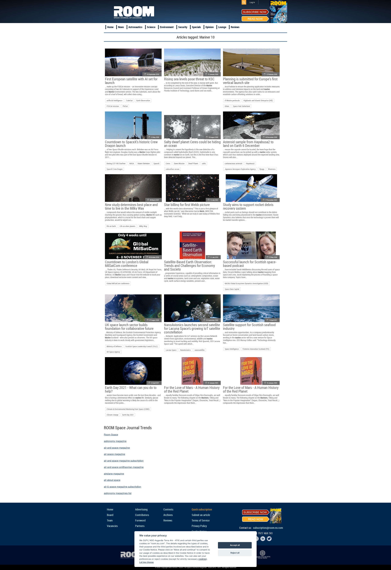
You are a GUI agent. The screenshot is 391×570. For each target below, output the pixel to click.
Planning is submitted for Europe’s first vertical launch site (250, 80)
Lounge (222, 27)
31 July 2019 (214, 257)
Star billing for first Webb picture (187, 204)
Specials (196, 27)
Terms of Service (201, 520)
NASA (131, 163)
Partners (139, 526)
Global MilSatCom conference (118, 283)
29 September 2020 (212, 320)
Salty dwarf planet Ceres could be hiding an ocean (192, 143)
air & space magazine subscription (122, 486)
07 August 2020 (154, 320)
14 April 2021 (273, 320)
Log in (252, 2)
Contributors (142, 515)
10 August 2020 (213, 137)
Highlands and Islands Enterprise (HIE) (258, 100)
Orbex (227, 106)
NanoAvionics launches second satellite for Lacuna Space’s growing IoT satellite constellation (192, 328)
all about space (112, 480)
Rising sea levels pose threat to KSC (189, 79)
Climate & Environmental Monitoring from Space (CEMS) (128, 409)
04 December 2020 (271, 137)
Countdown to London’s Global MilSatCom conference (126, 263)
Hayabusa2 (250, 163)
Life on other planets (127, 226)
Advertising (141, 509)
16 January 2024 (272, 383)
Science (151, 27)
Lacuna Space (171, 350)
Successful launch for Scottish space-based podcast (249, 263)
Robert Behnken (144, 163)
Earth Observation (143, 100)
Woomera (271, 169)
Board (110, 515)
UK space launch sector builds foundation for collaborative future (129, 326)
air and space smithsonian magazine (124, 467)
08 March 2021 (154, 200)
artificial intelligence (114, 100)
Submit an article (201, 515)
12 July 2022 (214, 200)
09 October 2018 (154, 257)
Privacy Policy (199, 526)
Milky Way (143, 226)
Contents (168, 509)
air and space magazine (117, 447)
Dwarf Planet (193, 163)
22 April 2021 (155, 383)
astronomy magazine (115, 441)
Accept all (235, 545)
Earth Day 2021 (128, 414)
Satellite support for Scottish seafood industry (249, 326)
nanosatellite (200, 350)
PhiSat (125, 106)
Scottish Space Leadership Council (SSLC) (141, 346)
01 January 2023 (213, 383)
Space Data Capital (232, 289)
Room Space (111, 434)
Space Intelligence (232, 349)
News (121, 27)
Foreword (140, 520)
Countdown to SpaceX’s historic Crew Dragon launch (131, 143)
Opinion (209, 27)
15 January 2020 (213, 74)
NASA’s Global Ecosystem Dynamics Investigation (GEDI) (246, 283)
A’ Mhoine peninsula (232, 100)
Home (110, 27)
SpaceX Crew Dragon (114, 169)
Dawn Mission (179, 163)
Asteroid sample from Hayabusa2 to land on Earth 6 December (248, 143)
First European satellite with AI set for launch (131, 80)
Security (182, 27)
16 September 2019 (153, 74)
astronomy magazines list (117, 493)
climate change (112, 414)
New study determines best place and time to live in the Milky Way (131, 206)
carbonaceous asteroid (233, 163)
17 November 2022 (271, 200)
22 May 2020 (155, 137)
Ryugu (261, 169)
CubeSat (129, 100)
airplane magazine (114, 473)
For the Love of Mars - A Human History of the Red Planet (191, 389)
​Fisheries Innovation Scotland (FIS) (256, 349)
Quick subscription (202, 509)
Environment (167, 27)
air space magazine (114, 454)
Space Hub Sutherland (241, 106)
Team (110, 520)
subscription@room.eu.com (268, 528)
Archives (168, 515)
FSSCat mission (113, 106)
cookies (202, 559)
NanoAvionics (185, 350)
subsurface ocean (172, 169)
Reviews (235, 27)
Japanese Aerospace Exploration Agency (240, 169)
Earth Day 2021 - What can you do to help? (131, 389)
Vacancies (112, 526)
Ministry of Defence (114, 346)
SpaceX (156, 163)
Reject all (234, 553)
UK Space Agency (113, 351)
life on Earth (111, 226)
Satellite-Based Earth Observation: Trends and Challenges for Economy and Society (189, 265)
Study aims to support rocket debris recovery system (248, 206)
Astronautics (135, 27)
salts (204, 163)
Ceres (168, 163)
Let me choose (146, 562)
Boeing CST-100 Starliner (116, 163)
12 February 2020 (271, 74)
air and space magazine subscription (124, 460)
